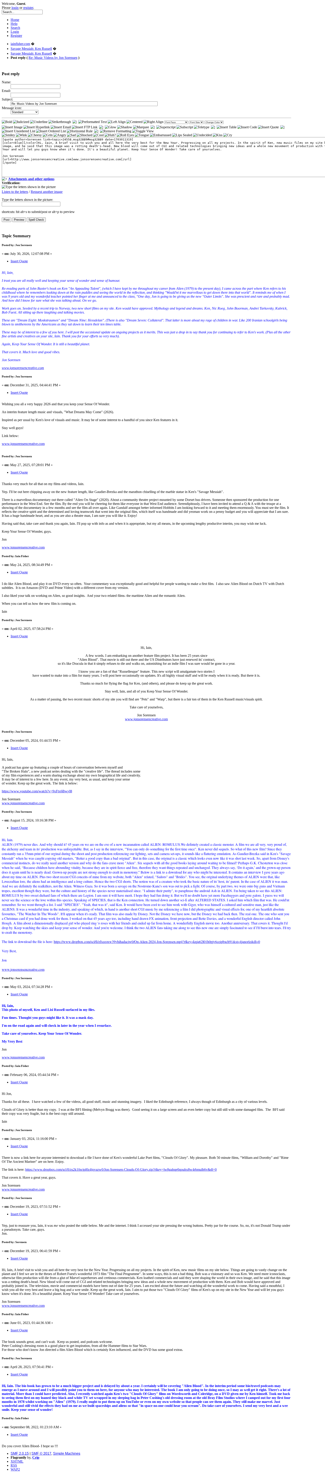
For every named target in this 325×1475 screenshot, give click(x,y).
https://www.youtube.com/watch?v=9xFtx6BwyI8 (37, 791)
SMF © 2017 (41, 1453)
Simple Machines (66, 1453)
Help (14, 24)
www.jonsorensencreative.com (23, 368)
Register (16, 35)
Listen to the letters (15, 192)
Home (15, 20)
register (28, 7)
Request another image (47, 192)
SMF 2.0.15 (20, 1453)
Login (15, 32)
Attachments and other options (31, 179)
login (15, 7)
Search (15, 28)
